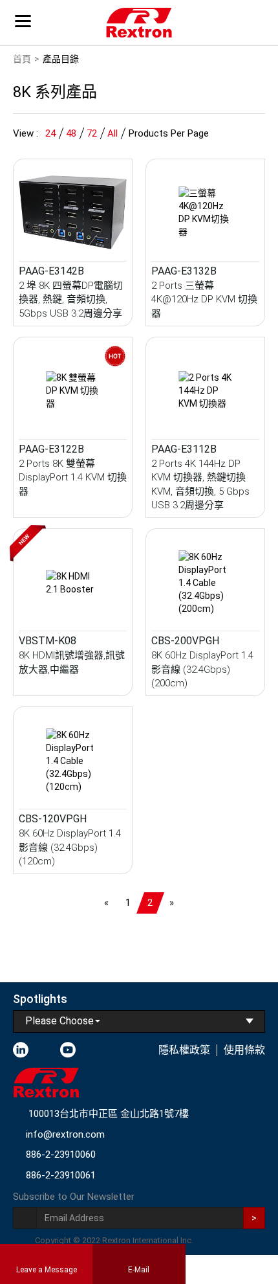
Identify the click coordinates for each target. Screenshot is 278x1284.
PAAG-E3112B (184, 449)
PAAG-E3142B (51, 271)
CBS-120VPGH (53, 819)
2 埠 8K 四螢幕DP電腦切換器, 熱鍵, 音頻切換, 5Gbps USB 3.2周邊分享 (71, 299)
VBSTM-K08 (47, 641)
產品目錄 (61, 59)
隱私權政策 (184, 1050)
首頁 (22, 59)
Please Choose (59, 1021)
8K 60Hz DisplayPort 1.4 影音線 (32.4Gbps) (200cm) (202, 669)
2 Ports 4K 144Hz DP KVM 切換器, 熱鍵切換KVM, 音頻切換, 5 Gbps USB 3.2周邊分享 (200, 484)
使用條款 (244, 1050)
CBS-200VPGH (185, 641)
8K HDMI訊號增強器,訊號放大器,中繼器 (72, 662)
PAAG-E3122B (51, 449)
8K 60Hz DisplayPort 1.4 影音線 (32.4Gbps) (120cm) (70, 847)
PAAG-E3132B (184, 271)
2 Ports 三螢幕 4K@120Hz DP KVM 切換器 (204, 299)
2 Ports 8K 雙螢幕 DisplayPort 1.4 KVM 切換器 (73, 477)
